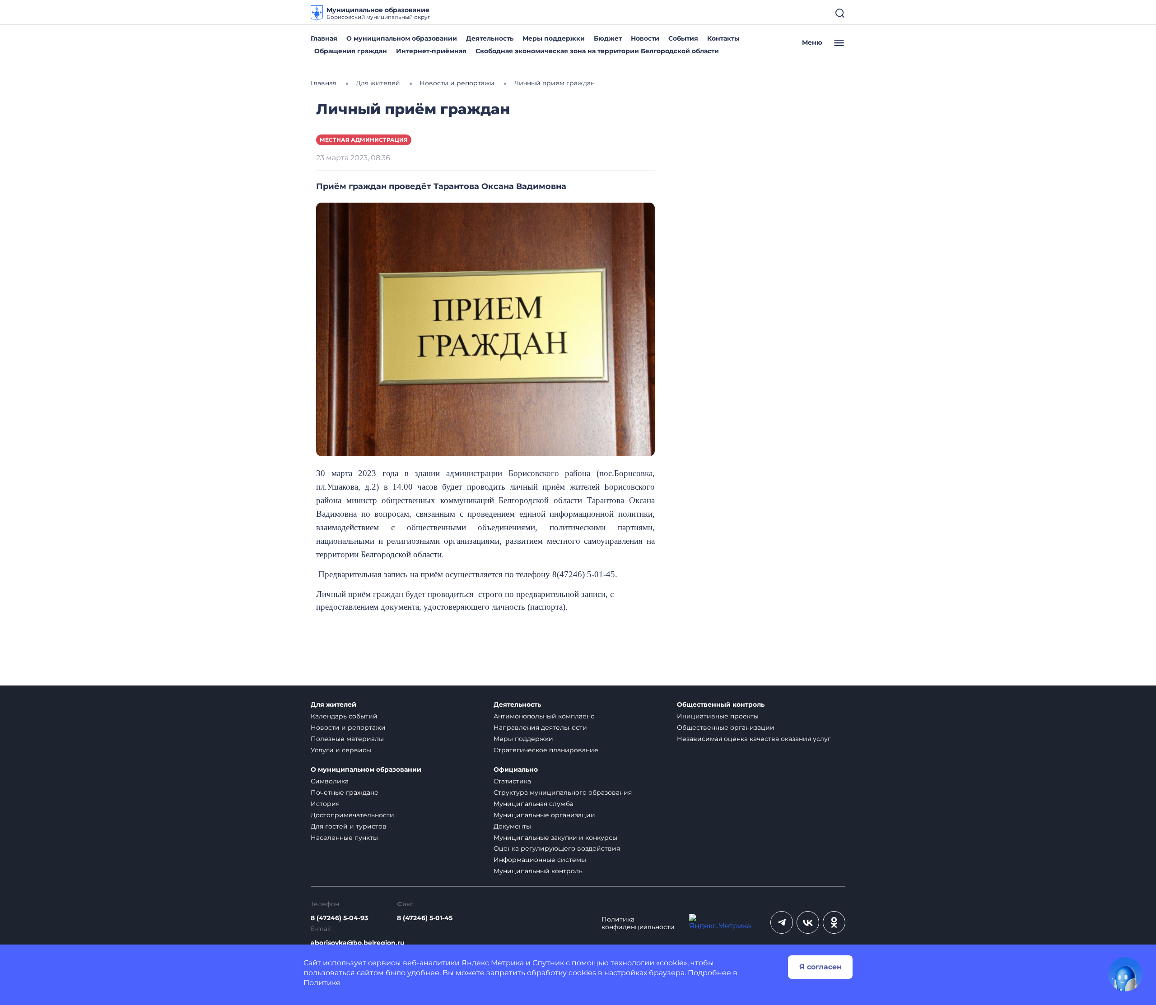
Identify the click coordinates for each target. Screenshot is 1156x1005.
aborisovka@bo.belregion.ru (358, 943)
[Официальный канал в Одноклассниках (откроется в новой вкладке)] (834, 922)
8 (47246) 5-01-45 (424, 918)
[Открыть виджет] (1125, 974)
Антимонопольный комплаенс (544, 716)
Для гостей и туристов (349, 826)
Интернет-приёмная (431, 51)
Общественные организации (725, 727)
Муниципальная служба (533, 804)
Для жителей (333, 705)
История (325, 804)
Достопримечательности (352, 815)
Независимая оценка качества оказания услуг (754, 739)
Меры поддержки (553, 38)
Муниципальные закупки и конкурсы (555, 838)
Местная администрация (364, 139)
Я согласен (820, 967)
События (683, 38)
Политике (321, 982)
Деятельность (489, 38)
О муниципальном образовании (401, 38)
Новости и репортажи (348, 727)
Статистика (512, 781)
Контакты (723, 38)
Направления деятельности (540, 727)
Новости (645, 38)
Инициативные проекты (718, 716)
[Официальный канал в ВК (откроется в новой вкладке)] (808, 922)
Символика (330, 781)
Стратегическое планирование (546, 750)
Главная (324, 38)
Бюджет (608, 38)
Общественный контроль (720, 705)
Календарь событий (344, 716)
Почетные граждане (344, 792)
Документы (512, 826)
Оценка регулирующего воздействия (557, 848)
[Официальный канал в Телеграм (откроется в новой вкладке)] (781, 922)
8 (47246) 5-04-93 (339, 918)
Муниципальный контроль (538, 871)
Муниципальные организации (544, 815)
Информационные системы (540, 860)
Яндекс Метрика (492, 963)
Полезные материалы (347, 739)
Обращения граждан (350, 51)
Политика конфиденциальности (638, 923)
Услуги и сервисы (341, 750)
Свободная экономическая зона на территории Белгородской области (597, 51)
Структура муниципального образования (563, 792)
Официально (516, 769)
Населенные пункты (344, 838)
